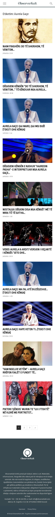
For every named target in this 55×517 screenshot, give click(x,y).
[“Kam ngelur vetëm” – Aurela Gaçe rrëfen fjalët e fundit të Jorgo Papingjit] (27, 353)
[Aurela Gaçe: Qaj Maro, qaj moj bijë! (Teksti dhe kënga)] (27, 111)
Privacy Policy (32, 509)
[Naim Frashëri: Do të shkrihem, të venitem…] (27, 31)
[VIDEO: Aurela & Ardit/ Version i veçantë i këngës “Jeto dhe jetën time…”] (27, 234)
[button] (4, 3)
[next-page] (35, 427)
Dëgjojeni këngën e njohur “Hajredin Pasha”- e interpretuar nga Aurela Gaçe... (25, 169)
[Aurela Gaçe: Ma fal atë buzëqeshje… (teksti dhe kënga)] (27, 274)
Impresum (22, 509)
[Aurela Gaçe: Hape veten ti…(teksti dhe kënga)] (27, 314)
